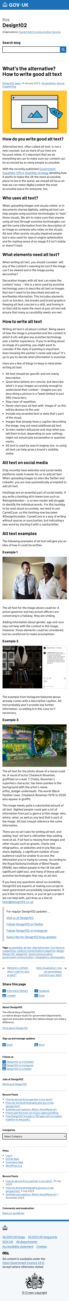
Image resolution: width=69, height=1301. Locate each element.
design (60, 950)
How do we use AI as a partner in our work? (29, 1099)
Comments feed (14, 1162)
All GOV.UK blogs (13, 1237)
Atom (42, 1044)
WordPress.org (14, 1165)
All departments (26, 1242)
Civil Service (57, 947)
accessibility (15, 947)
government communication (18, 957)
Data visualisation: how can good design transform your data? (49, 971)
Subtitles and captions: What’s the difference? (31, 1109)
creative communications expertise (36, 950)
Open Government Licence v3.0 (23, 1263)
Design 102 (8, 954)
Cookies (41, 1246)
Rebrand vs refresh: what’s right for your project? (18, 971)
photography (57, 957)
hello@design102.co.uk (17, 902)
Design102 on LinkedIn (19, 1068)
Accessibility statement (17, 1246)
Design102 (14, 25)
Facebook (44, 990)
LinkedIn (11, 995)
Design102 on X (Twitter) (20, 1061)
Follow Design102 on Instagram (26, 930)
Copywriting (9, 86)
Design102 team (11, 83)
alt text (27, 947)
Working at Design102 (14, 1084)
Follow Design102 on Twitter (24, 924)
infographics (42, 957)
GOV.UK (7, 1242)
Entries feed (12, 1158)
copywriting (9, 950)
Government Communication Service (39, 31)
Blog (5, 19)
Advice (60, 83)
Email (42, 995)
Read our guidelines (13, 1213)
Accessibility (49, 83)
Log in (9, 1155)
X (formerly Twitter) (17, 990)
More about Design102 (15, 1028)
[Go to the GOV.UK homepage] (15, 5)
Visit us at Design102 (20, 918)
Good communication (41, 954)
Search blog (11, 43)
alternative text (40, 947)
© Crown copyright (34, 1292)
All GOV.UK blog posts (42, 1237)
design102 (21, 954)
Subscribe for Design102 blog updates (31, 937)
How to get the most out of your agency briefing (32, 1112)
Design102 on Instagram (19, 1065)
